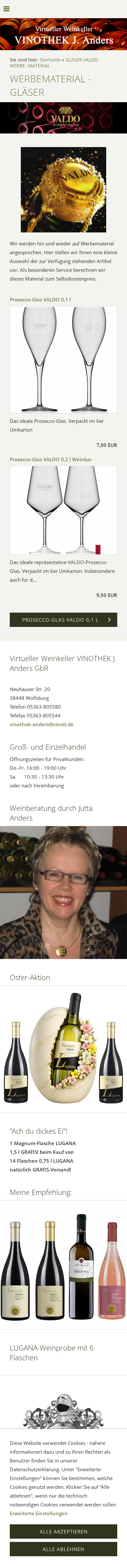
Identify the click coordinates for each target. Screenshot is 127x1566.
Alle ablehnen (63, 1549)
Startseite (50, 60)
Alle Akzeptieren (64, 1531)
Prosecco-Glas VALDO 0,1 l (40, 299)
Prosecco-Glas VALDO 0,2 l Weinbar (51, 459)
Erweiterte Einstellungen (39, 1513)
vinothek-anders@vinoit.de (42, 724)
